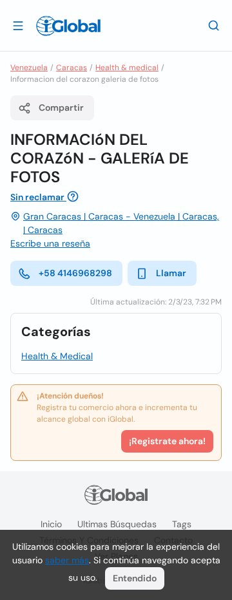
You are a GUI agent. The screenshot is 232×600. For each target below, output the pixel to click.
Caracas (71, 67)
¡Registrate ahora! (167, 441)
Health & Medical (57, 356)
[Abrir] (18, 25)
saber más (67, 560)
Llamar (171, 273)
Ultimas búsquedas (117, 524)
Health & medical (127, 67)
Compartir (61, 107)
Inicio (51, 524)
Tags (181, 524)
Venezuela (29, 67)
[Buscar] (214, 25)
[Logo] (68, 26)
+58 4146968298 (75, 273)
